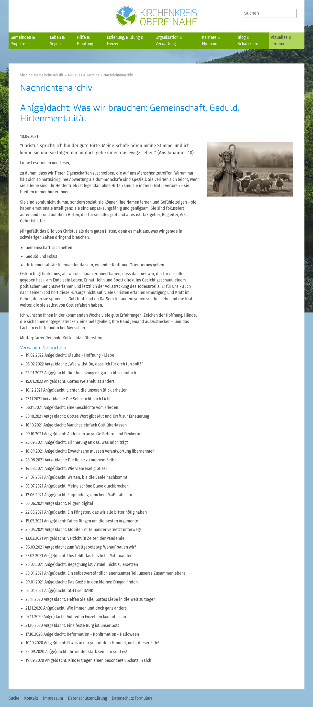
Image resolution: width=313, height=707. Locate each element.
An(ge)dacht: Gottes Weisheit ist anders (79, 381)
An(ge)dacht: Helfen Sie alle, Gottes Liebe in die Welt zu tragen (100, 599)
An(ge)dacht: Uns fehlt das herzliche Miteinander (88, 555)
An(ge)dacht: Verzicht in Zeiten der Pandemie (84, 538)
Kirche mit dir (53, 75)
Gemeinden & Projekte (23, 40)
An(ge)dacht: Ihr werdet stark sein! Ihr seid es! (86, 651)
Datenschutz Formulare (132, 698)
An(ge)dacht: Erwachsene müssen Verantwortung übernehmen (100, 451)
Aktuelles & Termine (281, 40)
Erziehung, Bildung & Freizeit (125, 40)
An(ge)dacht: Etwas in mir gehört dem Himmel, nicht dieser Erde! (101, 642)
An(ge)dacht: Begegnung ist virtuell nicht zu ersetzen (91, 564)
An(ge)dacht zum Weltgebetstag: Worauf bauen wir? (90, 547)
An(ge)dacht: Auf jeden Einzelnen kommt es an (85, 616)
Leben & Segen (57, 40)
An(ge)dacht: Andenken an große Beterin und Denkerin (92, 434)
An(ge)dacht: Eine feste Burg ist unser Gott (81, 625)
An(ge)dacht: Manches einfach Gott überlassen (85, 425)
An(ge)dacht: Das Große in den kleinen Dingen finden (91, 582)
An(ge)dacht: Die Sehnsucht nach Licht (77, 399)
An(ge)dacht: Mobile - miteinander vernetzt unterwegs (93, 529)
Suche (14, 698)
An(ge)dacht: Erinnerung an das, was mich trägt (86, 442)
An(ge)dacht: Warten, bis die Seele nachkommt (85, 477)
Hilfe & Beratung (85, 40)
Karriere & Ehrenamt (211, 40)
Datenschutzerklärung (87, 698)
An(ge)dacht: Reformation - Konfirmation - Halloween (91, 634)
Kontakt (31, 698)
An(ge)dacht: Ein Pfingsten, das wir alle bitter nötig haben (95, 512)
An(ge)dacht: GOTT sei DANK (68, 590)
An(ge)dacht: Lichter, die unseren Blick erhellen (85, 390)
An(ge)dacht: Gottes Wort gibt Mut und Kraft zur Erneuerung (96, 416)
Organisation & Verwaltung (169, 40)
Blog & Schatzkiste (248, 40)
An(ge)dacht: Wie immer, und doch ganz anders (85, 608)
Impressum (53, 698)
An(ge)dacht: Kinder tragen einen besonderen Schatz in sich (98, 660)
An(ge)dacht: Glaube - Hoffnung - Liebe (79, 355)
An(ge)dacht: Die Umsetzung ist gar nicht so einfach (90, 372)
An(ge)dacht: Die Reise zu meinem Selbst (81, 460)
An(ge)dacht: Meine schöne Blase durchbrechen (86, 486)
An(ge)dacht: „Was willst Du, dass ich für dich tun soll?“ (94, 364)
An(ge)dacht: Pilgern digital (69, 503)
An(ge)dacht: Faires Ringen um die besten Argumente (91, 521)
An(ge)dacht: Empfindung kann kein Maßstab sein (88, 495)
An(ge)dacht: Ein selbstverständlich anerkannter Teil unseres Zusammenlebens (115, 573)
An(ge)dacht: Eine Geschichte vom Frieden (81, 407)
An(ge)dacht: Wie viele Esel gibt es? (76, 468)
